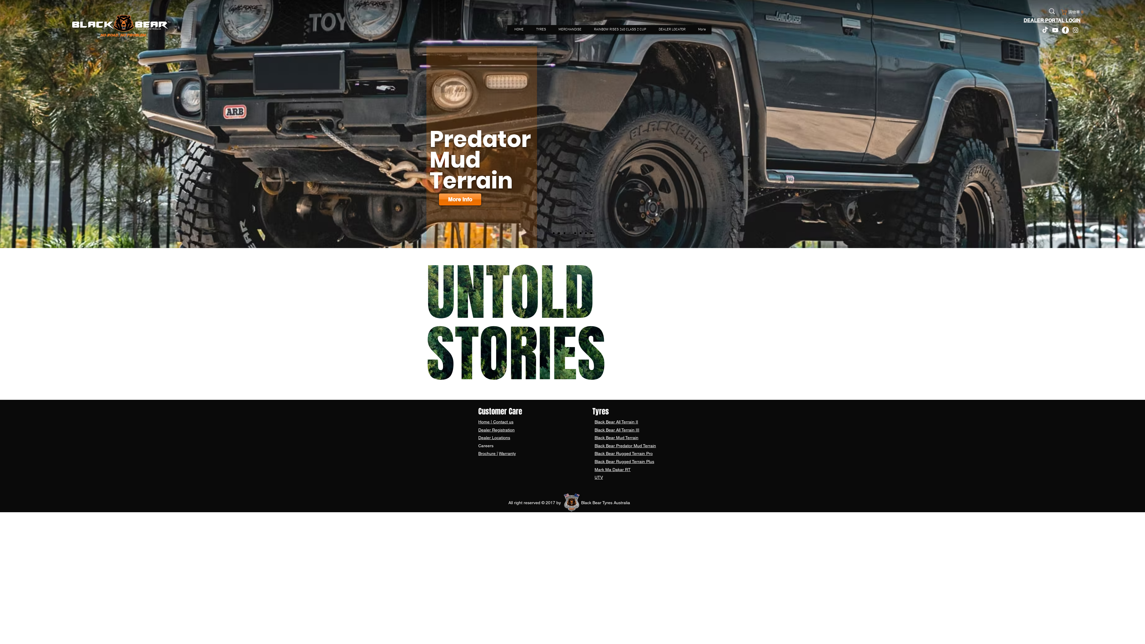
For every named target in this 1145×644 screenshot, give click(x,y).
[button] (1071, 12)
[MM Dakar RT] (586, 233)
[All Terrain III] (559, 233)
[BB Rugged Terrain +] (580, 233)
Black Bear (605, 421)
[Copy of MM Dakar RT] (591, 233)
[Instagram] (1075, 30)
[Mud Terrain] (564, 233)
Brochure (487, 453)
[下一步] (1112, 120)
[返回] (32, 120)
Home (484, 421)
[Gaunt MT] (575, 233)
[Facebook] (1065, 30)
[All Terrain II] (554, 233)
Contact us (502, 421)
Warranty (507, 453)
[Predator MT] (570, 233)
